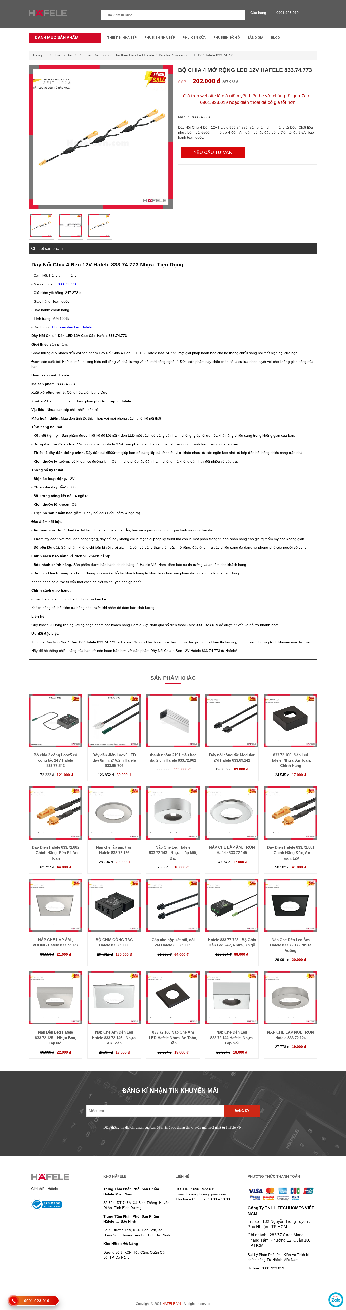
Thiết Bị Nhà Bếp (122, 37)
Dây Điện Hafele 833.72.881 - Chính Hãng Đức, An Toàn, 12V (290, 852)
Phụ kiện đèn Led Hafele (72, 327)
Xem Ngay (55, 737)
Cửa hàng (258, 13)
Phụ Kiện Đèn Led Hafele (134, 55)
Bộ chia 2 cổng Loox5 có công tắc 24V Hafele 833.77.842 (55, 760)
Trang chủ (40, 55)
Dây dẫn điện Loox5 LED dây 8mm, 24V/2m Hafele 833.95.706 (114, 760)
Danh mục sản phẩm (57, 37)
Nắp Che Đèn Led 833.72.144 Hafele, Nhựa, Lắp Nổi (232, 1037)
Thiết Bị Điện (63, 55)
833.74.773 (67, 284)
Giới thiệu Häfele (44, 1189)
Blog (275, 37)
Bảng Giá (255, 37)
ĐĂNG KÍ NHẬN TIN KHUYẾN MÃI (170, 1090)
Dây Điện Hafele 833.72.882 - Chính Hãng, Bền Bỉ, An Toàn (55, 852)
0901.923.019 (287, 13)
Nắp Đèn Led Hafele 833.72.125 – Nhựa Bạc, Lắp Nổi (55, 1037)
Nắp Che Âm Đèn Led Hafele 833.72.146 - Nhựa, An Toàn (114, 1037)
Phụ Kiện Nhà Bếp (159, 37)
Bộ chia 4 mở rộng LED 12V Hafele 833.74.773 (196, 55)
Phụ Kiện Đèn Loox (93, 55)
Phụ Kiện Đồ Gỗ (226, 37)
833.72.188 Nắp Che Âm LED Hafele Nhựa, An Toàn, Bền (173, 1037)
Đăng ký (242, 1111)
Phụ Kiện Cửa (194, 37)
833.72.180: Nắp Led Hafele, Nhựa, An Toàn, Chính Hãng (290, 760)
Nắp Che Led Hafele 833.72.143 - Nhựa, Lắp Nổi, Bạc (173, 852)
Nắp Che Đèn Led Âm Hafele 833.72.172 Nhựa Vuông (290, 945)
